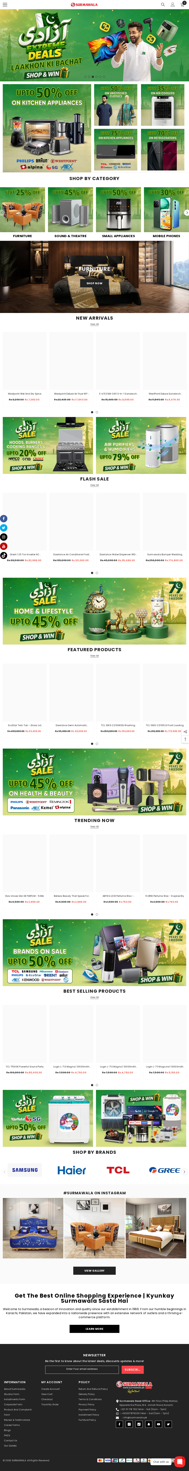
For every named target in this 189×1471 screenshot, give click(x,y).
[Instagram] (129, 1424)
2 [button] (89, 77)
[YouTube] (158, 1424)
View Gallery (94, 1271)
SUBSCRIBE (133, 1370)
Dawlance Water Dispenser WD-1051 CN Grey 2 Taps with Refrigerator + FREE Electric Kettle (118, 555)
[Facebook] (119, 1424)
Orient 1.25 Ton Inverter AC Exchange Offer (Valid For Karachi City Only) (24, 555)
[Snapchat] (148, 1424)
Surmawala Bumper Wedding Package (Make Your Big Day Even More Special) (164, 555)
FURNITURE (22, 236)
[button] (184, 1172)
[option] (94, 45)
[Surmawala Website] (22, 211)
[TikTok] (138, 1424)
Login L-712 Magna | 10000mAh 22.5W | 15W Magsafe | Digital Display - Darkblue (118, 1067)
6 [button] (104, 77)
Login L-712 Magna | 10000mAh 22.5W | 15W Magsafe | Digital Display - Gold (71, 1067)
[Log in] (173, 5)
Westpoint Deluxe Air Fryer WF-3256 (71, 394)
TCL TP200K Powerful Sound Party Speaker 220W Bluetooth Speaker (25, 1067)
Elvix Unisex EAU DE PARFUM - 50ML (24, 896)
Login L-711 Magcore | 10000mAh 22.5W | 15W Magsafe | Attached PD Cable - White (164, 1067)
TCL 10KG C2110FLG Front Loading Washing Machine (165, 725)
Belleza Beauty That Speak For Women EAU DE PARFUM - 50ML (71, 896)
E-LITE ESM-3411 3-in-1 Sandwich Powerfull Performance (118, 394)
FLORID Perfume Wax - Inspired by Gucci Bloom (164, 896)
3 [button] (93, 77)
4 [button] (96, 77)
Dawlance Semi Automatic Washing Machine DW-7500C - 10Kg (71, 725)
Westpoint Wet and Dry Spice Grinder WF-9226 (24, 394)
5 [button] (100, 77)
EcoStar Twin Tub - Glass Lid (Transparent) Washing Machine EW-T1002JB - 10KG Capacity (25, 725)
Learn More (95, 1329)
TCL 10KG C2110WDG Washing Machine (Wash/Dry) (118, 725)
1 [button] (85, 77)
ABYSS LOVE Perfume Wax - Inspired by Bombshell (118, 896)
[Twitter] (168, 1424)
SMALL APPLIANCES (118, 236)
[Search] (163, 4)
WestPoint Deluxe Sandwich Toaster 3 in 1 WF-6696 (165, 394)
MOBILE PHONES (166, 236)
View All (94, 324)
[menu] (5, 4)
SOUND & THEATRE (70, 236)
